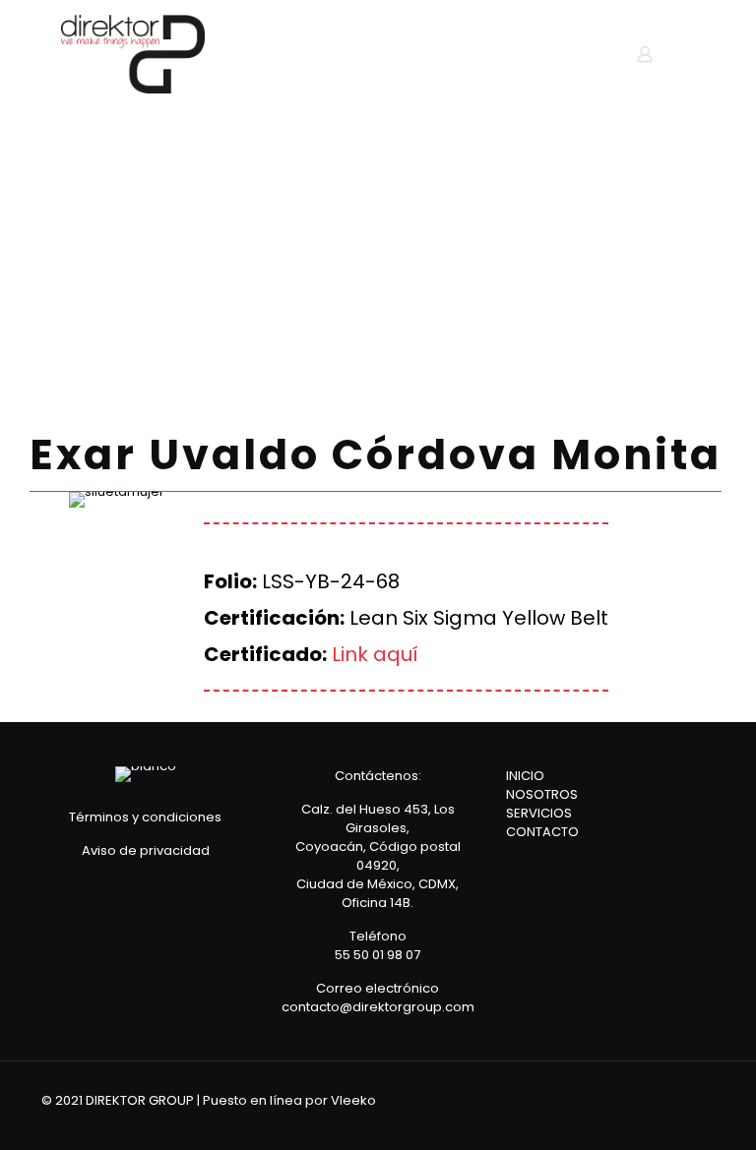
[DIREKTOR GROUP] (133, 54)
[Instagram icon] (684, 1099)
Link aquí (375, 654)
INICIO (525, 775)
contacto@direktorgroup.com (378, 1007)
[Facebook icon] (631, 1099)
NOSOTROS (542, 794)
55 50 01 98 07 (377, 954)
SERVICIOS (539, 813)
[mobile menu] (576, 54)
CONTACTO (542, 831)
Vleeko (353, 1100)
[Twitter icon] (658, 1099)
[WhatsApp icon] (605, 1099)
